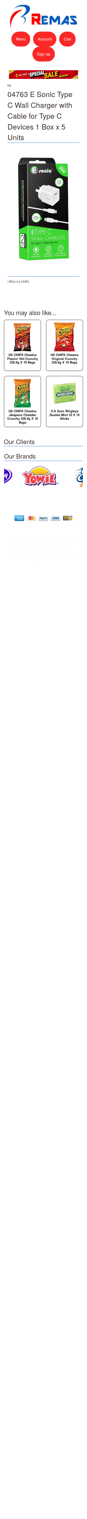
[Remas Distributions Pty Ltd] (43, 25)
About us (22, 530)
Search (66, 530)
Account (45, 39)
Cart (67, 39)
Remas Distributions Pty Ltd (54, 555)
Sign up (43, 54)
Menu (21, 39)
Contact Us (46, 530)
